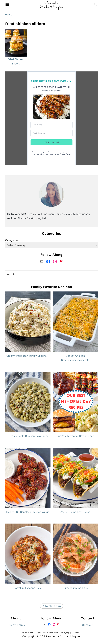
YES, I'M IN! (51, 142)
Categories (11, 240)
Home (8, 14)
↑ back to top (51, 606)
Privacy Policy (65, 154)
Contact (87, 625)
